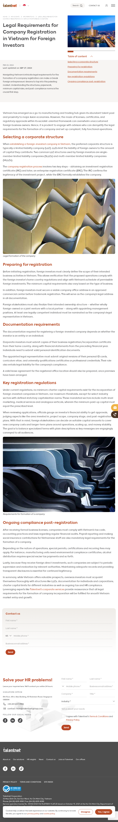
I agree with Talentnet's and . (89, 718)
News (41, 759)
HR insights (15, 16)
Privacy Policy (72, 719)
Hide (80, 56)
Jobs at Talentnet (65, 759)
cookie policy (49, 813)
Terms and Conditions (30, 781)
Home (5, 16)
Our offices (80, 759)
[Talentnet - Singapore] (26, 5)
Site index (48, 781)
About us (6, 759)
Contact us (50, 759)
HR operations (28, 16)
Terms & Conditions (99, 716)
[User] (106, 5)
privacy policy (33, 813)
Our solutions (18, 759)
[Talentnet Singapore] (10, 5)
